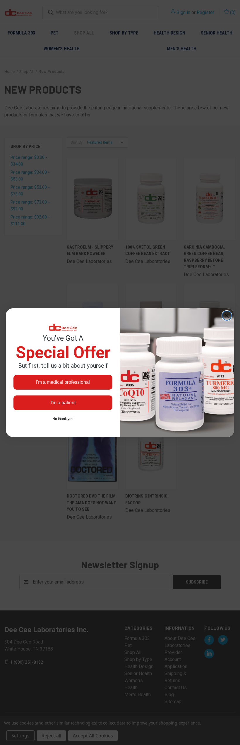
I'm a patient (63, 402)
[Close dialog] (226, 315)
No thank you (62, 419)
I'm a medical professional (63, 382)
